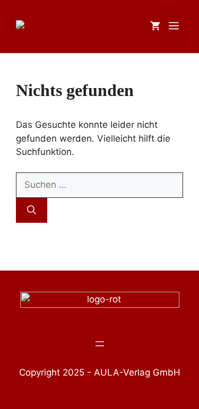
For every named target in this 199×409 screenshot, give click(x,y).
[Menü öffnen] (99, 343)
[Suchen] (31, 210)
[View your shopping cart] (155, 26)
